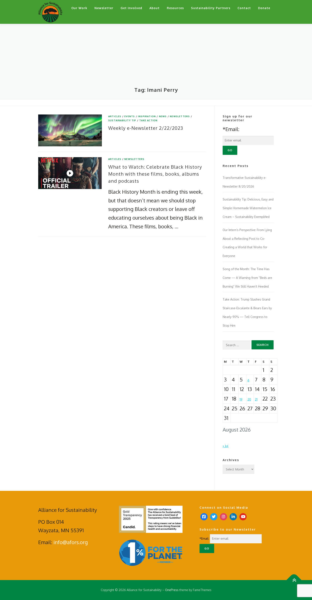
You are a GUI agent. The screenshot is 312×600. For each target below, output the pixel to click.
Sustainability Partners (210, 8)
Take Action (148, 120)
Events (129, 116)
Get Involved (131, 8)
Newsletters (180, 116)
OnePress (171, 590)
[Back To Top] (294, 580)
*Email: (231, 129)
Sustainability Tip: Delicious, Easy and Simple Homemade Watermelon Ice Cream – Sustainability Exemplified (248, 208)
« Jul (225, 446)
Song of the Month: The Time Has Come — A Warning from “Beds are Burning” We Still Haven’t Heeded (247, 277)
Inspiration (147, 116)
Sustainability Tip (122, 120)
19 (241, 399)
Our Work (79, 8)
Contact (244, 8)
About (154, 8)
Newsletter (103, 8)
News (163, 116)
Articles (114, 116)
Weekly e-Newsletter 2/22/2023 (145, 128)
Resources (175, 8)
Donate (264, 8)
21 (256, 399)
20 (249, 399)
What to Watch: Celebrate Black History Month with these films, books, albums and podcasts (155, 174)
